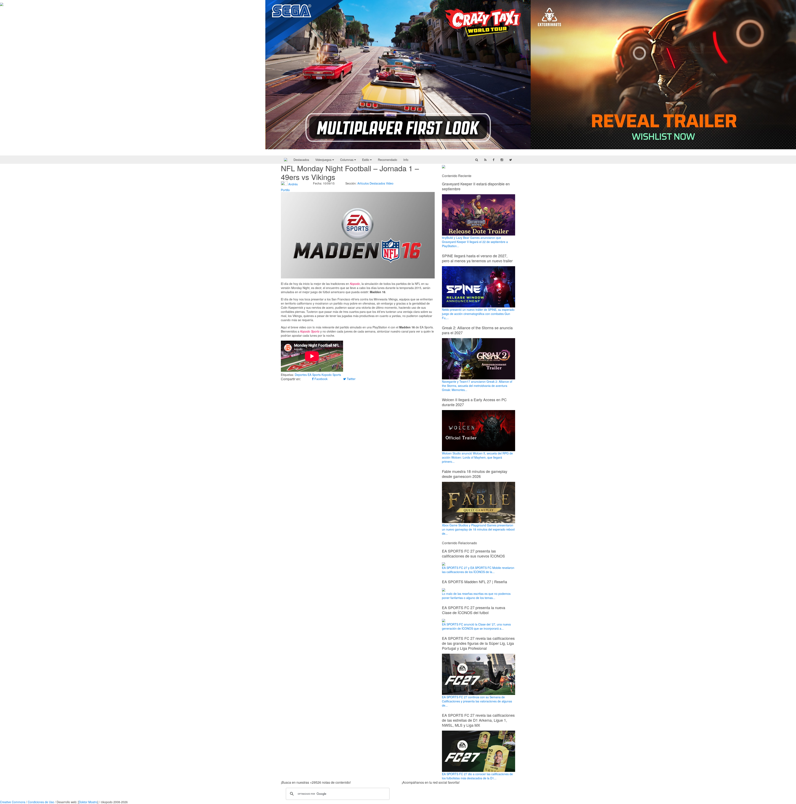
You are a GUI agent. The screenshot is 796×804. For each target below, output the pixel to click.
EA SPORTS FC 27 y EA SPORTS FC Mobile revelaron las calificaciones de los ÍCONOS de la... (478, 570)
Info (405, 160)
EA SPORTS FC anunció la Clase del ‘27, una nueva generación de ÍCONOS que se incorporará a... (476, 626)
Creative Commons (12, 802)
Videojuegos (323, 160)
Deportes (301, 375)
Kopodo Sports (331, 375)
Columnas (347, 160)
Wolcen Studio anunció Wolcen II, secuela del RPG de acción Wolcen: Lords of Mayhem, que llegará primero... (477, 457)
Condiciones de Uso (41, 802)
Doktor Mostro (88, 802)
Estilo (366, 160)
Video (389, 183)
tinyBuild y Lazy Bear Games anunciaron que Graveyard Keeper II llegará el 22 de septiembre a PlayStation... (475, 242)
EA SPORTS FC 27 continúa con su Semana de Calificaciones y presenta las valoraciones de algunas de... (477, 701)
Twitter (351, 379)
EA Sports (314, 375)
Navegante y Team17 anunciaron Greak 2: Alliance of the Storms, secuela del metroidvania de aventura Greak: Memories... (477, 385)
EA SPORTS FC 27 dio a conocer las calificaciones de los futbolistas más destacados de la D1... (477, 776)
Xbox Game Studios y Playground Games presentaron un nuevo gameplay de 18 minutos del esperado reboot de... (478, 529)
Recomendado (387, 160)
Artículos (363, 183)
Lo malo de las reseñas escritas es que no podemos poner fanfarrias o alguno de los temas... (476, 595)
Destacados (301, 160)
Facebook (321, 379)
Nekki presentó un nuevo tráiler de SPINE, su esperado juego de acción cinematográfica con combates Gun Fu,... (478, 313)
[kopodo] (285, 159)
